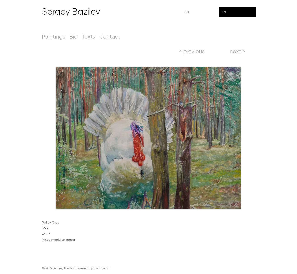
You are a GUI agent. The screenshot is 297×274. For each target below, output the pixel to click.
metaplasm (101, 268)
